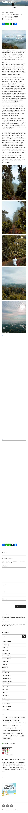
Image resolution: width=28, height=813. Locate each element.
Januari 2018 (5, 703)
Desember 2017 (6, 706)
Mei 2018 (4, 692)
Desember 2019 (6, 656)
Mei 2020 (4, 650)
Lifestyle (5, 725)
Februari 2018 (5, 701)
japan (15, 723)
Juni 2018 (4, 689)
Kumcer (22, 723)
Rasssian (7, 2)
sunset (5, 735)
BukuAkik (21, 717)
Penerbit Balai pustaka (9, 728)
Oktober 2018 (5, 678)
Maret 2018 (5, 698)
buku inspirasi (7, 720)
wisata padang (7, 738)
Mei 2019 (4, 667)
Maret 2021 (5, 644)
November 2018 (6, 675)
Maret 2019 (5, 672)
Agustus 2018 (5, 684)
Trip (5, 552)
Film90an (16, 720)
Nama (4, 585)
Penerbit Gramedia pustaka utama (12, 730)
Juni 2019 (4, 664)
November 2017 (6, 709)
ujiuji (12, 12)
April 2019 (4, 670)
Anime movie (13, 717)
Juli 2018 (4, 686)
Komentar (5, 566)
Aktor (5, 717)
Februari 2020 (5, 653)
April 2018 (4, 695)
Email (4, 592)
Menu (14, 7)
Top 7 (21, 735)
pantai (19, 725)
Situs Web (4, 599)
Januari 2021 (5, 647)
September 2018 (6, 681)
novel (12, 725)
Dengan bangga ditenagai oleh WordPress (11, 809)
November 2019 (6, 658)
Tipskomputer (13, 735)
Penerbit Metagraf (8, 733)
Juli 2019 (4, 661)
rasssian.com (5, 762)
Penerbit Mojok (19, 733)
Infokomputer (7, 723)
